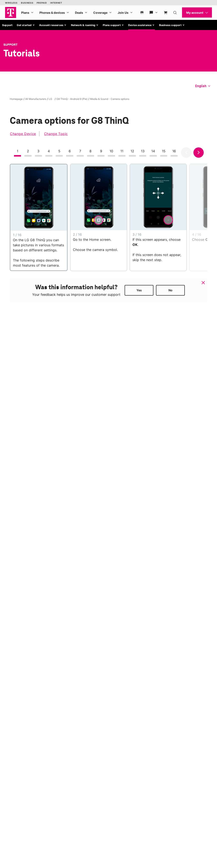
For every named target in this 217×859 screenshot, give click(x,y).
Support (7, 25)
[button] (26, 25)
